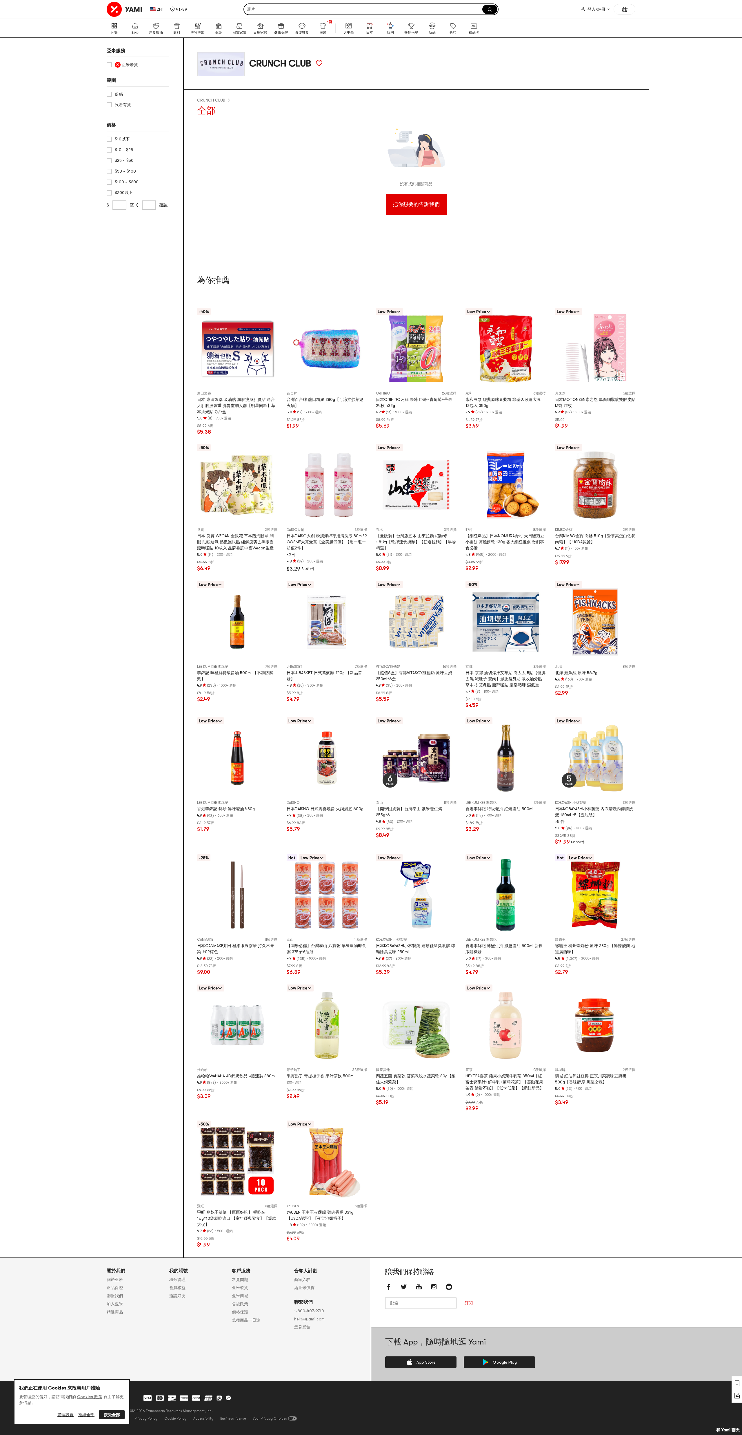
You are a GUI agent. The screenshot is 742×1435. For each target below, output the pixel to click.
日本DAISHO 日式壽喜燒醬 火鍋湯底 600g (325, 808)
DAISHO (293, 803)
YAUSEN (293, 1206)
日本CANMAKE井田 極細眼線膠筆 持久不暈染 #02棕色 (235, 948)
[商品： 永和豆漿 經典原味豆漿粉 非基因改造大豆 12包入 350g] (505, 349)
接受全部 (112, 1414)
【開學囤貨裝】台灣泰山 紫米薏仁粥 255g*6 (409, 811)
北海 (558, 667)
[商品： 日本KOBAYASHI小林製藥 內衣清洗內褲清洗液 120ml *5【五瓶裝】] (595, 758)
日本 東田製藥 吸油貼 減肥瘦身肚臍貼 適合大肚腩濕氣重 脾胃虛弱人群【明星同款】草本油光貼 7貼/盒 (236, 405)
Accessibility (203, 1418)
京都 (468, 667)
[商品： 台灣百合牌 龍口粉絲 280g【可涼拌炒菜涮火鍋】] (327, 349)
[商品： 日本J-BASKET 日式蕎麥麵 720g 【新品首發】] (327, 622)
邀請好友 (177, 1295)
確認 (163, 204)
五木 (379, 530)
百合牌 (292, 393)
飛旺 (200, 1206)
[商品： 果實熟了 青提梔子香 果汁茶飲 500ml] (327, 1025)
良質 (200, 530)
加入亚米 (115, 1304)
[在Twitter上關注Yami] (403, 1286)
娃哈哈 (202, 1070)
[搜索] (489, 9)
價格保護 (240, 1312)
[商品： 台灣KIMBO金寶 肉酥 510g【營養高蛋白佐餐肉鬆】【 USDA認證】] (595, 485)
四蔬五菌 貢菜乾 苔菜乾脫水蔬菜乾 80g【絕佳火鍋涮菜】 (416, 1079)
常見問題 (240, 1279)
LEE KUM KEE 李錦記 (212, 667)
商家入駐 (302, 1279)
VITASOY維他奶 (388, 667)
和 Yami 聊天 (728, 1429)
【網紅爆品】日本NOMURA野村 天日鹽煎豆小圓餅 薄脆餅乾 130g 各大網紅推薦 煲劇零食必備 (504, 541)
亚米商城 (240, 1295)
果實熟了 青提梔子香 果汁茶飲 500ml (320, 1076)
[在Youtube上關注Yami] (418, 1286)
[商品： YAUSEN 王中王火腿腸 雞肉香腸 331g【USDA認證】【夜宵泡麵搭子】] (327, 1161)
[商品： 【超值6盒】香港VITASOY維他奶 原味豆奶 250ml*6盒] (416, 622)
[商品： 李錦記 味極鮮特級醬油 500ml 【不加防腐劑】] (237, 622)
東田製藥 (204, 393)
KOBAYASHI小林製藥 (570, 803)
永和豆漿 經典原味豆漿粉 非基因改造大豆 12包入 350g (503, 402)
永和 (468, 393)
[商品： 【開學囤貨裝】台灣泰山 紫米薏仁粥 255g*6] (416, 758)
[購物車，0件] (624, 9)
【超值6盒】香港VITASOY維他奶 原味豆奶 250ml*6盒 (414, 675)
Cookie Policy (175, 1418)
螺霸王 (560, 940)
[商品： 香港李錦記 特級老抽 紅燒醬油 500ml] (505, 758)
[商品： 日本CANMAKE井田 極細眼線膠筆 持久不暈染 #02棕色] (237, 895)
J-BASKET (294, 667)
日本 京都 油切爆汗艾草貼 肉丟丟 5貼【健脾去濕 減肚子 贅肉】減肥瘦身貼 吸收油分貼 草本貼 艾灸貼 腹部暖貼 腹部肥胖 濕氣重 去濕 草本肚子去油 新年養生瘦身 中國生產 (505, 679)
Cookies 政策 (89, 1396)
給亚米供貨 (304, 1287)
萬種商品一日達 (246, 1320)
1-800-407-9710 (309, 1311)
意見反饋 (302, 1327)
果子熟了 (294, 1070)
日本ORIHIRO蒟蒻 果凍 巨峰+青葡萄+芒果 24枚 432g (414, 402)
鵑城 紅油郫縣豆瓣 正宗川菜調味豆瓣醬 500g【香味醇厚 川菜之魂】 (590, 1079)
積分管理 (177, 1279)
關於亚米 (115, 1279)
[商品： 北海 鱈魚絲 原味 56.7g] (595, 622)
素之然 (560, 393)
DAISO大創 (295, 530)
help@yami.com (309, 1319)
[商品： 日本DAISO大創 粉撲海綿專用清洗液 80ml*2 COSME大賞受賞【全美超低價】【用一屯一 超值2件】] (327, 485)
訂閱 (469, 1303)
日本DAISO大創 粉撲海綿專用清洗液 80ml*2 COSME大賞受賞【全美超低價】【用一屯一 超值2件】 (327, 541)
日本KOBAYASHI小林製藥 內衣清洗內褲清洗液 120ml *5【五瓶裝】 (594, 811)
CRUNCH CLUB (211, 100)
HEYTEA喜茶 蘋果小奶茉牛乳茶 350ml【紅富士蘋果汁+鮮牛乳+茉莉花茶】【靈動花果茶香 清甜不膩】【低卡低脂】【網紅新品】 (504, 1082)
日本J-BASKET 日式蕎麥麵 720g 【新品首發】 (324, 675)
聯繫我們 (115, 1295)
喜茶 (468, 1070)
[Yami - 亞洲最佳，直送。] (125, 9)
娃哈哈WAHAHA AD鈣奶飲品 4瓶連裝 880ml (236, 1076)
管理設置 (65, 1414)
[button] (178, 9)
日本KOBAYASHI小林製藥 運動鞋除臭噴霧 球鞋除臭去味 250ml (415, 948)
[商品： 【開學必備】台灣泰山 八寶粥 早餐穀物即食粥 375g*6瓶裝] (327, 895)
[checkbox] (138, 65)
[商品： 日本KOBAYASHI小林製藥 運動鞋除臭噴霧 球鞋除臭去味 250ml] (416, 895)
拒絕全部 (86, 1414)
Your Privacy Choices (270, 1418)
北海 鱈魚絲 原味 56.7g (576, 672)
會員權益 (177, 1287)
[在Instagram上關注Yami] (433, 1286)
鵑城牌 (560, 1070)
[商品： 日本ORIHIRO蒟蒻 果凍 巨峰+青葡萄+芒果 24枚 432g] (416, 349)
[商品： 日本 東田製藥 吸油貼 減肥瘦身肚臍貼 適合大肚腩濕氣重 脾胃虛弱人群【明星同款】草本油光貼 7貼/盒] (237, 349)
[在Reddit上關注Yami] (448, 1286)
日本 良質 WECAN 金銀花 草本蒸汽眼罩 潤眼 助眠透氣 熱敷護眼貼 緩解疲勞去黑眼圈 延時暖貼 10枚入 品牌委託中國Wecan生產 (235, 541)
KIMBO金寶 (563, 530)
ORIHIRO (383, 393)
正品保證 (115, 1287)
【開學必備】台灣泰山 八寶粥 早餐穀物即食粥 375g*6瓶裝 (326, 948)
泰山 (379, 803)
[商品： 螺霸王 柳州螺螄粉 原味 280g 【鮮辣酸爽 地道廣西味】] (595, 895)
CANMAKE (205, 940)
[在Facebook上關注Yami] (388, 1286)
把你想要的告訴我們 (416, 204)
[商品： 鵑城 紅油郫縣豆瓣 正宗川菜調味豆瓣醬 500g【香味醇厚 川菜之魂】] (595, 1025)
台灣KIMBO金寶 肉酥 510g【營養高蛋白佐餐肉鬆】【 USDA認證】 (595, 538)
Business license (233, 1418)
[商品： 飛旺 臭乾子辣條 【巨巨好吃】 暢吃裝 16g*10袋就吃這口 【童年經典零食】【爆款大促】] (237, 1161)
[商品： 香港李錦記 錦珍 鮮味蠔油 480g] (237, 758)
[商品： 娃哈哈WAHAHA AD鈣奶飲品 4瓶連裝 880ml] (237, 1025)
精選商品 (115, 1312)
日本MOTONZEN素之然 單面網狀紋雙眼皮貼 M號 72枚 (595, 402)
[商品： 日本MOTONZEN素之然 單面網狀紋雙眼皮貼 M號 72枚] (595, 349)
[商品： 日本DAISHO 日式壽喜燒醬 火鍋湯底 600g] (327, 758)
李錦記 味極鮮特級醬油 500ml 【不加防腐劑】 (235, 675)
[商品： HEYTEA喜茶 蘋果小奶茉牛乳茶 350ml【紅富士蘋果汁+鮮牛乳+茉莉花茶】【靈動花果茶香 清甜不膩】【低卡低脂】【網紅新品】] (505, 1025)
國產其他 (383, 1070)
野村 (468, 530)
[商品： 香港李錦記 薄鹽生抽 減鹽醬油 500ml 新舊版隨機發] (505, 895)
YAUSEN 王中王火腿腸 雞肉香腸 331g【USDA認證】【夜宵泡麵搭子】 (320, 1215)
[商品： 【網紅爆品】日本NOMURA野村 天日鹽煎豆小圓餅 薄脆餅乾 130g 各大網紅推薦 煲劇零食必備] (505, 485)
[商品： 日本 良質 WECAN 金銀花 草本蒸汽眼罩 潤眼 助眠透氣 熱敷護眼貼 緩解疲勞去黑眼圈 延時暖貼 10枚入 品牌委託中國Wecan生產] (237, 485)
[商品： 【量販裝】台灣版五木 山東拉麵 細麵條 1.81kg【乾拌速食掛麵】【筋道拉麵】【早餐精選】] (416, 485)
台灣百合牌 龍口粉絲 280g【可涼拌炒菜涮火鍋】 (325, 402)
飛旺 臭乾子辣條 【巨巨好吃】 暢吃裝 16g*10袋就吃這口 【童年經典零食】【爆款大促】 (236, 1218)
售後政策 (240, 1304)
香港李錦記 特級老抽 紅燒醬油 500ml (499, 808)
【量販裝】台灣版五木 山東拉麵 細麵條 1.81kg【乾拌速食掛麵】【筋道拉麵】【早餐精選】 (416, 541)
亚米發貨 (240, 1287)
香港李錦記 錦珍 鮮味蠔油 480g (226, 808)
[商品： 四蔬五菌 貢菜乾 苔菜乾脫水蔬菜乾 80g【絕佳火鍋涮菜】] (416, 1025)
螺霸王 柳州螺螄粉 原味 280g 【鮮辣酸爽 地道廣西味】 (595, 948)
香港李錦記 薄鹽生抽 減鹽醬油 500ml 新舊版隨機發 (504, 948)
